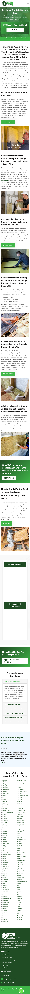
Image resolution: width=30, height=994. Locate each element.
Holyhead (5, 904)
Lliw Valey (19, 814)
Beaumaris (5, 805)
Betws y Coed (10, 38)
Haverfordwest (6, 898)
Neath (18, 833)
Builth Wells (5, 826)
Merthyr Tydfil (20, 822)
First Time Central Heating (8, 960)
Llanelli (19, 788)
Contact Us (6, 523)
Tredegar (19, 908)
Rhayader (19, 879)
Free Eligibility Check (15, 29)
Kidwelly (4, 910)
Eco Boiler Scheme (7, 962)
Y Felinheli (19, 919)
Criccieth (4, 864)
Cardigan (4, 841)
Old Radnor (20, 851)
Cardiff (4, 837)
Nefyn (18, 835)
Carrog (4, 845)
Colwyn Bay (5, 853)
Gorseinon (5, 893)
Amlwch (4, 791)
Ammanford (5, 793)
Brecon (4, 816)
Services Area (5, 965)
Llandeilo (4, 919)
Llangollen (19, 801)
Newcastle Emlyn (21, 839)
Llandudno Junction (22, 784)
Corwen (4, 860)
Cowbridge (5, 862)
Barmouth (5, 801)
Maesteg (19, 818)
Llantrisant (20, 809)
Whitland (19, 918)
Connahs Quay (6, 854)
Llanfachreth (20, 789)
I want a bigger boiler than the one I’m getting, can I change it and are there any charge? (14, 709)
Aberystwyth (5, 789)
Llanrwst (19, 807)
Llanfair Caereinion (22, 791)
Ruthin (18, 887)
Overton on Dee (21, 853)
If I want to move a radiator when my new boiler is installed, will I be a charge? (15, 714)
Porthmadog (20, 870)
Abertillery (5, 788)
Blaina (4, 814)
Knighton (4, 912)
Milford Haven (20, 824)
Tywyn (18, 912)
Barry (3, 803)
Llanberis (4, 918)
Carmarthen (5, 843)
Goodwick (5, 891)
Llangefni (19, 799)
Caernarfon (5, 830)
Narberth (19, 831)
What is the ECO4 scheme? (12, 681)
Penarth (19, 858)
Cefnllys (4, 847)
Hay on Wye (5, 902)
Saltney (19, 889)
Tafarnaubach (20, 900)
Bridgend (4, 818)
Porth (18, 866)
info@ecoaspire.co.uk (10, 979)
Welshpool (20, 916)
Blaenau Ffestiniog (7, 812)
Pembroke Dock (21, 856)
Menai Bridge (20, 820)
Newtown (19, 845)
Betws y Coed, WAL (9, 982)
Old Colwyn (20, 849)
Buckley (4, 824)
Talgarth (19, 902)
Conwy (4, 856)
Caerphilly (5, 831)
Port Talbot (20, 864)
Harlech (4, 897)
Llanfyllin (19, 797)
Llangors (19, 803)
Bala (3, 797)
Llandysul (19, 786)
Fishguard (5, 881)
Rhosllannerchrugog (22, 881)
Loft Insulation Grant (7, 957)
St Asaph (19, 893)
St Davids (19, 897)
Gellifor (4, 887)
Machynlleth (20, 816)
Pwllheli (19, 876)
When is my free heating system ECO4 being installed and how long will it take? (14, 718)
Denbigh (4, 872)
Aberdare (5, 782)
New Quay (19, 837)
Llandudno (20, 782)
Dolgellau (4, 874)
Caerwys (4, 833)
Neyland (19, 847)
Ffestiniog (5, 879)
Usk (18, 914)
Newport (19, 841)
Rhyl (18, 885)
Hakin (4, 895)
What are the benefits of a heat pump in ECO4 (14, 722)
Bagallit (4, 795)
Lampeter (5, 914)
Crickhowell (5, 866)
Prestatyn (19, 872)
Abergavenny (6, 784)
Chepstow (5, 849)
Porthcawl (19, 868)
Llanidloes (19, 805)
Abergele (4, 786)
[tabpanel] (15, 756)
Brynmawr (5, 822)
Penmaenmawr (21, 860)
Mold (18, 826)
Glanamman (5, 889)
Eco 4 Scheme (5, 954)
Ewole (4, 877)
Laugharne (5, 916)
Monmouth (20, 828)
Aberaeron (5, 780)
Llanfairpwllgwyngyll (22, 795)
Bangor (4, 799)
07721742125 (9, 478)
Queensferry (20, 877)
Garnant (4, 885)
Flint (3, 883)
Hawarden (5, 900)
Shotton (19, 891)
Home (3, 38)
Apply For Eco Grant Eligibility (11, 661)
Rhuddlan (19, 883)
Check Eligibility (8, 122)
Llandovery (5, 921)
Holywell (4, 908)
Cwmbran (5, 868)
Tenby (18, 904)
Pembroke (19, 854)
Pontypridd (20, 862)
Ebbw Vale (5, 876)
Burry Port (5, 828)
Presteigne (20, 874)
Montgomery (20, 830)
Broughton (5, 820)
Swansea (19, 898)
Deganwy (4, 870)
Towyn (18, 906)
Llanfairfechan (21, 793)
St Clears (19, 895)
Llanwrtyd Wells (21, 812)
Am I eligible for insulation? (13, 704)
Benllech (4, 809)
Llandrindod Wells (21, 780)
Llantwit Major (21, 810)
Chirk (3, 851)
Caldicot (4, 835)
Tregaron (19, 910)
